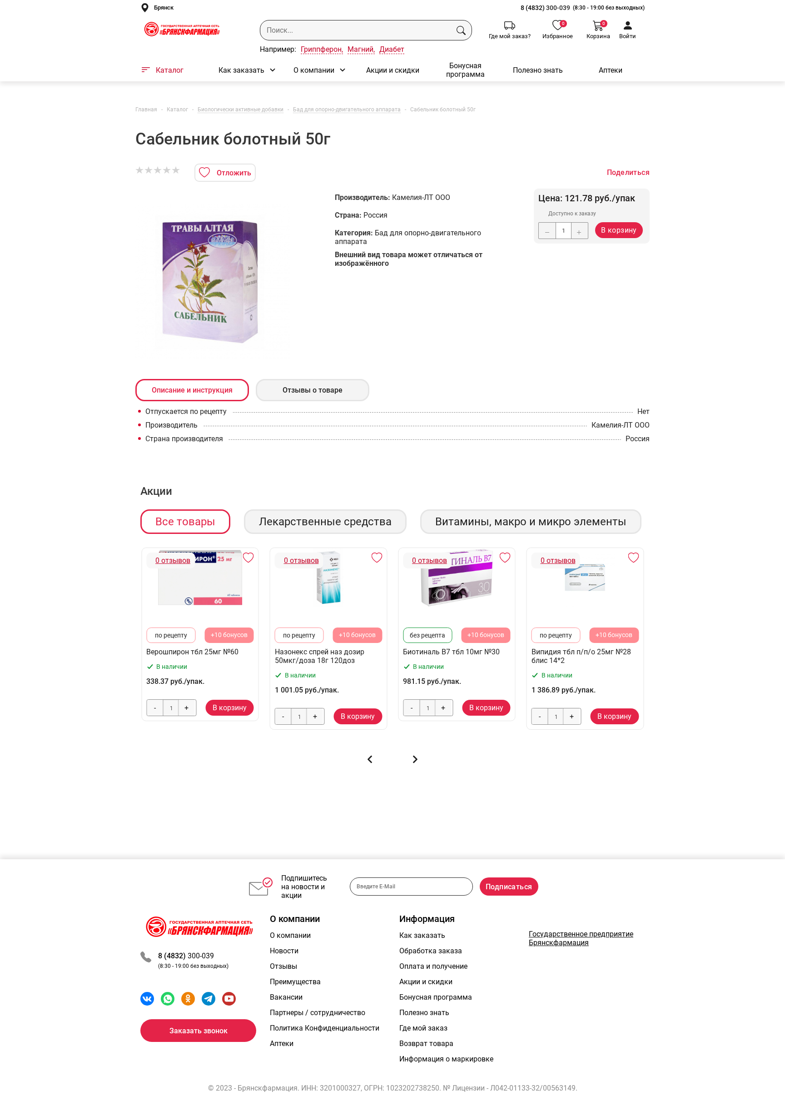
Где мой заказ (423, 1028)
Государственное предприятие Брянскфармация (581, 938)
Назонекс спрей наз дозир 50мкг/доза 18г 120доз (319, 656)
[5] (176, 170)
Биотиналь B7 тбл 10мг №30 (451, 652)
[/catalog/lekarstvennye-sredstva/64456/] (585, 577)
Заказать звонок (198, 1030)
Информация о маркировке (446, 1059)
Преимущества (295, 981)
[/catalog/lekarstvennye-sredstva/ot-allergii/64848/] (328, 577)
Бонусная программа (465, 70)
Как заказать (241, 70)
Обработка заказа (430, 951)
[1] (139, 170)
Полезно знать (538, 70)
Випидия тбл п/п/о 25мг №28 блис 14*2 (581, 656)
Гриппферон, (322, 49)
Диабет (391, 49)
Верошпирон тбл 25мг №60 (192, 652)
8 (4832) (533, 7)
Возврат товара (426, 1043)
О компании (313, 70)
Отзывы (283, 966)
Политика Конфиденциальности (324, 1028)
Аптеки (610, 70)
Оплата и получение (433, 966)
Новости (284, 951)
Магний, (361, 49)
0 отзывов (172, 560)
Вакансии (286, 997)
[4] (167, 170)
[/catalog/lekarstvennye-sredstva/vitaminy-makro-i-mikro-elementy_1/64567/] (456, 577)
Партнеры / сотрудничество (317, 1012)
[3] (158, 170)
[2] (149, 170)
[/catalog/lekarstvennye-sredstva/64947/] (200, 577)
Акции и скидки (392, 70)
